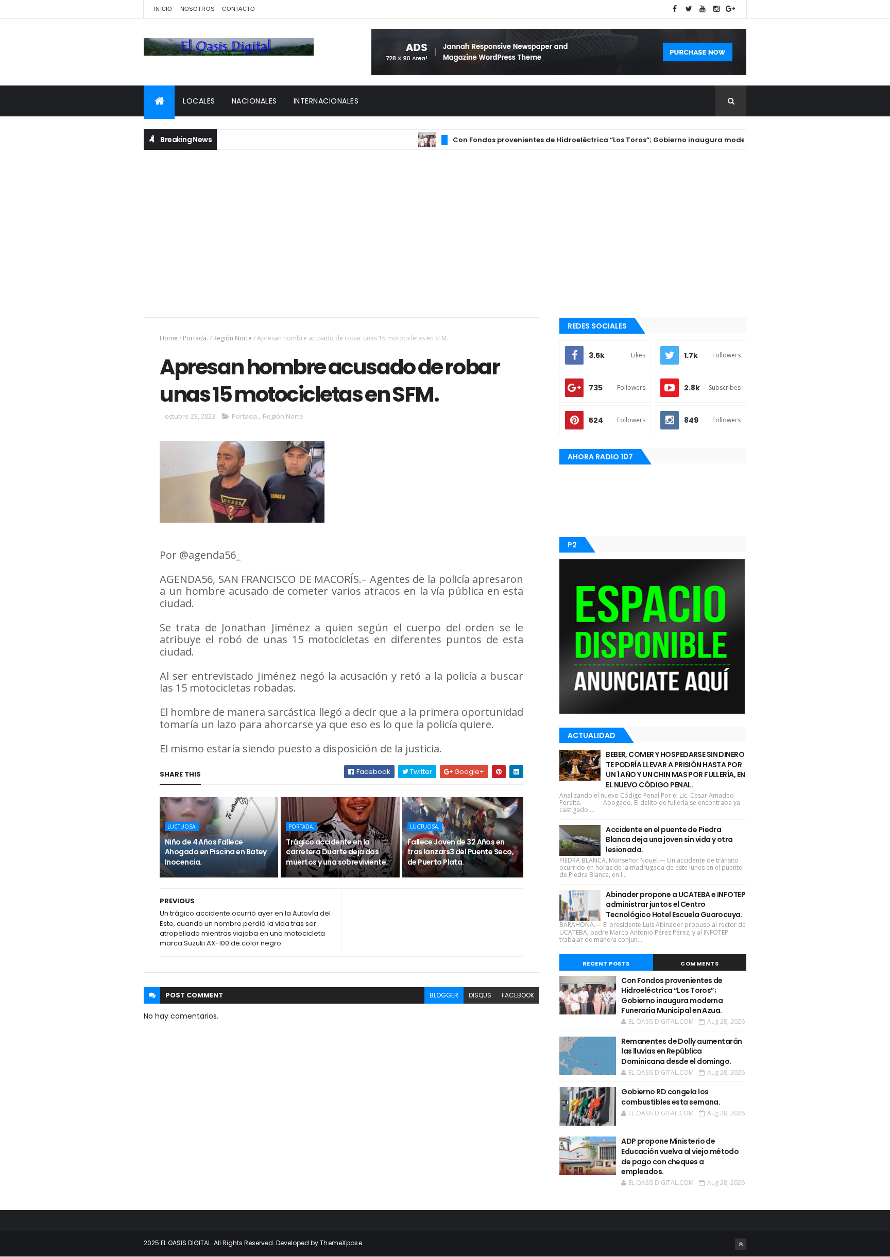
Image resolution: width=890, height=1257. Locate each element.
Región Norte (232, 338)
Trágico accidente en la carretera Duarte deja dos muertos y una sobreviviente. (336, 852)
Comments (699, 963)
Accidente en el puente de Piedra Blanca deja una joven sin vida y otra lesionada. (669, 839)
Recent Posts (606, 963)
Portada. (195, 338)
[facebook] (674, 9)
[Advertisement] (445, 232)
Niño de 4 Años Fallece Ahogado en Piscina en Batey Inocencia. (216, 852)
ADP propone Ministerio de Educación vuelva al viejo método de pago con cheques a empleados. (680, 1156)
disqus (480, 995)
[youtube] (702, 9)
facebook (518, 995)
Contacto (238, 9)
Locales (199, 101)
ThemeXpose (341, 1242)
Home (169, 338)
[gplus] (730, 9)
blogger (444, 995)
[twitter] (688, 9)
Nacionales (254, 101)
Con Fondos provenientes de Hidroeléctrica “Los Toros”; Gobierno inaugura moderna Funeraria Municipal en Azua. (634, 140)
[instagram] (716, 9)
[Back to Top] (740, 1244)
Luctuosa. (182, 826)
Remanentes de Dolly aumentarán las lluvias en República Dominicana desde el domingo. (681, 1051)
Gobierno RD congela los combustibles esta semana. (670, 1097)
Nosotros (197, 9)
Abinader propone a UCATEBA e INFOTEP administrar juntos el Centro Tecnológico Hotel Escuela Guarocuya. (675, 904)
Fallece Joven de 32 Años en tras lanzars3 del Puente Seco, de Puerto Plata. (460, 852)
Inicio (163, 9)
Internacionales (326, 101)
